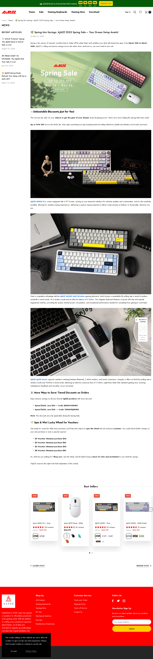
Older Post (39, 565)
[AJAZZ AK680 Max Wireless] (90, 253)
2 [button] (92, 553)
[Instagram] (124, 601)
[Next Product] (151, 509)
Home (4, 20)
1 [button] (89, 553)
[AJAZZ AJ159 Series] (90, 342)
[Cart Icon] (146, 12)
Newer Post (143, 565)
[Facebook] (113, 601)
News (11, 20)
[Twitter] (118, 601)
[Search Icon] (135, 12)
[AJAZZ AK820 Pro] (90, 165)
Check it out (106, 3)
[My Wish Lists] (140, 12)
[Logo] (9, 12)
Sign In (128, 12)
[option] (44, 517)
